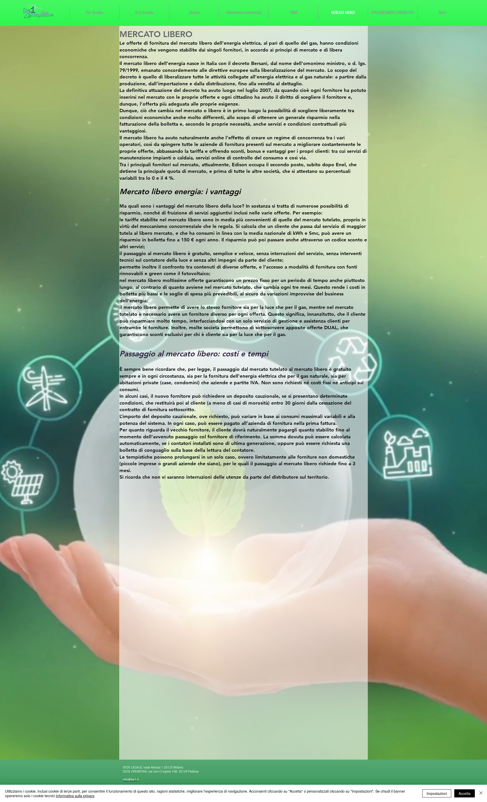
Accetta (465, 793)
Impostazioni (437, 793)
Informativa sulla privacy (75, 795)
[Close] (481, 793)
